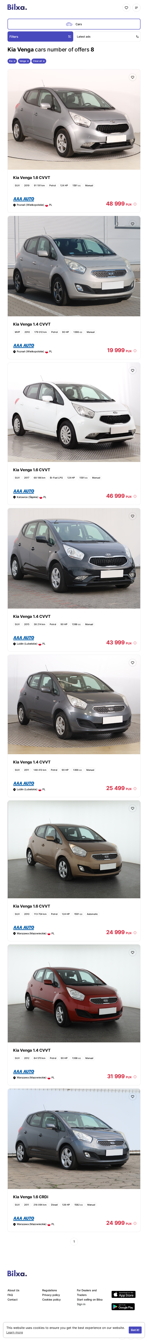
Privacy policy (51, 1294)
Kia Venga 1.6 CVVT (31, 177)
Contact (13, 1299)
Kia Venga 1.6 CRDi (30, 1197)
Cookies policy (51, 1299)
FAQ (10, 1294)
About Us (13, 1290)
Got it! (135, 1330)
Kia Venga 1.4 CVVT (31, 324)
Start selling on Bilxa (90, 1299)
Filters (13, 37)
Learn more (14, 1332)
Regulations (49, 1290)
